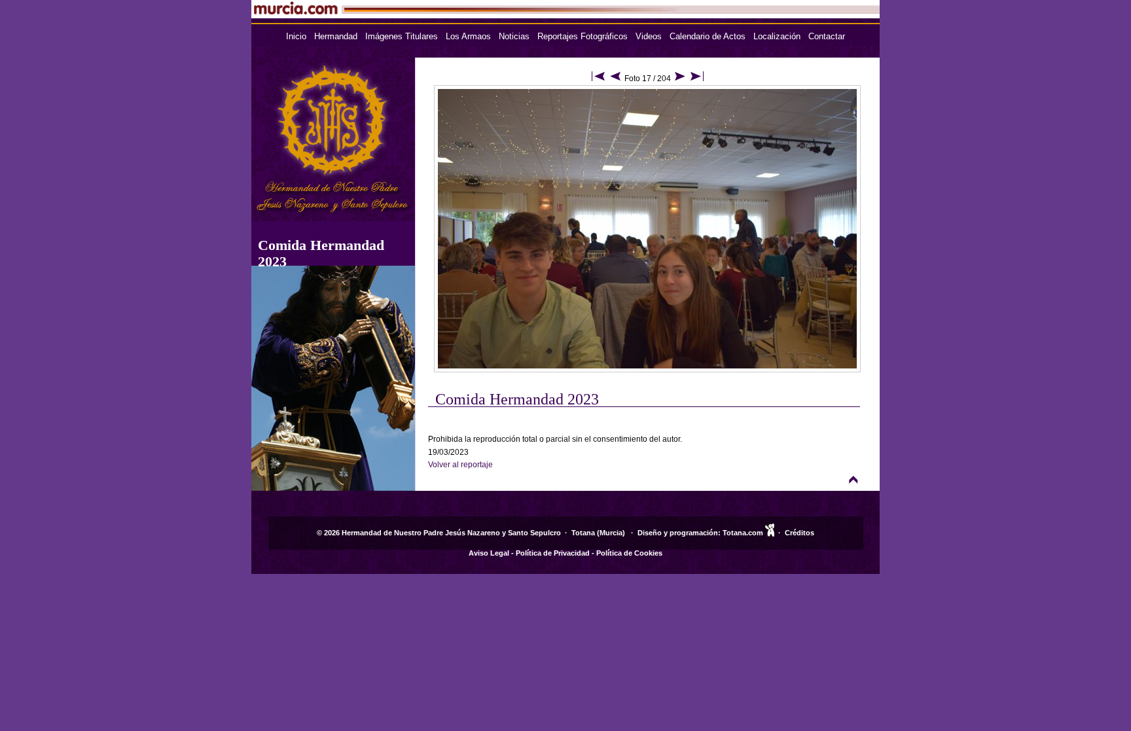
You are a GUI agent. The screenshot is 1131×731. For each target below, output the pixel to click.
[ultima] (697, 78)
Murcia (611, 533)
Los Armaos (468, 36)
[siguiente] (680, 78)
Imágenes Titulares (401, 36)
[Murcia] (465, 14)
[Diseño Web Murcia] (769, 533)
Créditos (799, 533)
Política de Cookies (629, 553)
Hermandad (335, 36)
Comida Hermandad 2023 (517, 399)
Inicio (296, 36)
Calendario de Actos (707, 36)
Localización (776, 36)
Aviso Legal (489, 553)
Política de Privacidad (553, 553)
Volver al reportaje (460, 464)
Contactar (826, 36)
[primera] (598, 78)
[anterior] (615, 78)
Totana (583, 533)
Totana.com (743, 533)
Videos (649, 36)
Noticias (514, 36)
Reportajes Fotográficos (582, 36)
